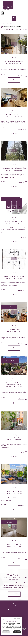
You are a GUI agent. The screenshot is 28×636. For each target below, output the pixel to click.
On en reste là (17, 618)
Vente (7, 23)
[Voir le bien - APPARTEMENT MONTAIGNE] (14, 97)
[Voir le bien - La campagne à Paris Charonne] (14, 420)
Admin (24, 629)
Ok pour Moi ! (17, 631)
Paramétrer (6, 631)
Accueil (2, 23)
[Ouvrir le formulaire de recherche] (2, 13)
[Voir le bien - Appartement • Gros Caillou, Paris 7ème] (14, 150)
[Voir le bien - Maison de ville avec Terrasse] (14, 474)
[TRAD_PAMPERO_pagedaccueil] (8, 10)
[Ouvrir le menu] (26, 16)
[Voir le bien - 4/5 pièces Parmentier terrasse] (14, 44)
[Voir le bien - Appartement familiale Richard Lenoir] (14, 259)
